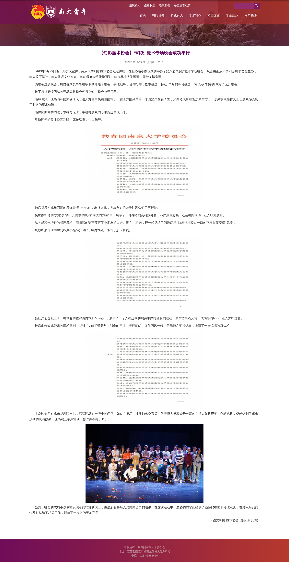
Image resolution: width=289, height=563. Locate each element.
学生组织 (232, 15)
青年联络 (250, 15)
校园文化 (213, 15)
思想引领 (158, 15)
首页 (143, 15)
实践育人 (176, 15)
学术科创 (195, 15)
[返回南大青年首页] (59, 6)
